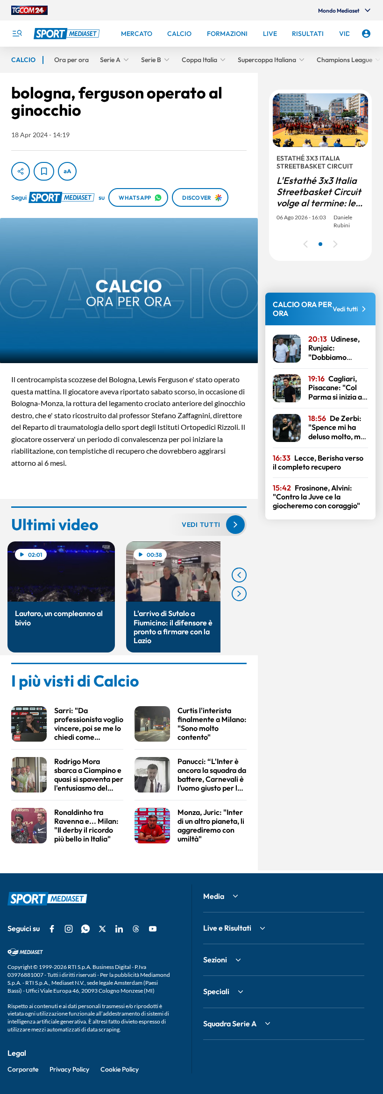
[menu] (17, 33)
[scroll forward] (239, 593)
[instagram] (68, 928)
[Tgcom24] (29, 10)
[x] (102, 928)
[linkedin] (119, 928)
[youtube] (152, 928)
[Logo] (68, 33)
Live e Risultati (227, 928)
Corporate (22, 1069)
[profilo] (366, 33)
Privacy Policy (69, 1069)
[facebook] (52, 928)
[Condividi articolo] (20, 171)
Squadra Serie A (229, 1023)
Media (213, 896)
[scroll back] (239, 575)
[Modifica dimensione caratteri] (67, 171)
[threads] (136, 928)
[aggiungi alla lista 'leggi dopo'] (44, 171)
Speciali (216, 991)
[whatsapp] (85, 928)
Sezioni (215, 959)
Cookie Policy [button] (119, 1069)
